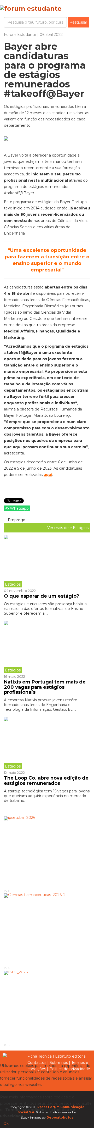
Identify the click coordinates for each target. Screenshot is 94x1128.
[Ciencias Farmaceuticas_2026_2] (47, 929)
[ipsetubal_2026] (47, 852)
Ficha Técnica (39, 1056)
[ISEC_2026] (47, 1007)
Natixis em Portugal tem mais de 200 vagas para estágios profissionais (45, 687)
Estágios (81, 527)
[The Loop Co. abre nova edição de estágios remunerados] (47, 743)
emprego (16, 520)
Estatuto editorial (70, 1056)
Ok (6, 1123)
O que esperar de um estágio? (41, 596)
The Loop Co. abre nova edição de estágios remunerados (46, 780)
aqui (48, 474)
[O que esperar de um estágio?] (47, 561)
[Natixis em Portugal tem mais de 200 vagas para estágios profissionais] (47, 647)
